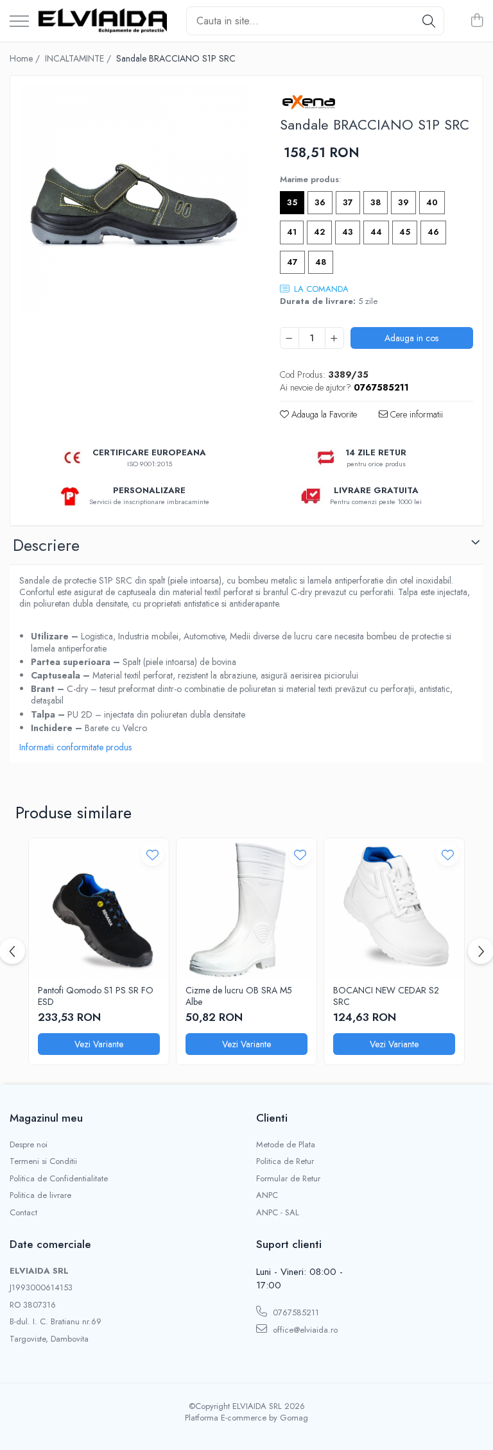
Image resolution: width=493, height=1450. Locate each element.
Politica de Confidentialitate (59, 1178)
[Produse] (19, 22)
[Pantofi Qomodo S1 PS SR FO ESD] (99, 908)
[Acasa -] (103, 20)
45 (404, 232)
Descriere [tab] (46, 545)
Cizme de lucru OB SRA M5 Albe (239, 995)
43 (347, 232)
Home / (26, 58)
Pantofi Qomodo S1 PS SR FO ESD (95, 995)
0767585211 (294, 1312)
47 (292, 262)
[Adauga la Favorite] (152, 854)
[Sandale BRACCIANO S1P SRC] (134, 199)
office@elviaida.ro (304, 1330)
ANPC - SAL (277, 1212)
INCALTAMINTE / (79, 58)
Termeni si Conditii (43, 1161)
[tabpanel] (134, 199)
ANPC (267, 1195)
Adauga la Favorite (323, 414)
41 (292, 232)
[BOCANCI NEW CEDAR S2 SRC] (394, 908)
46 (433, 232)
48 (320, 262)
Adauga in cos (411, 338)
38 (375, 202)
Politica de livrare (40, 1195)
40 (432, 202)
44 (376, 232)
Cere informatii (415, 414)
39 (403, 202)
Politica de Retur (285, 1161)
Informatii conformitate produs (75, 747)
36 (320, 202)
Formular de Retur (288, 1178)
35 (292, 202)
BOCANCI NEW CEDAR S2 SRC (386, 995)
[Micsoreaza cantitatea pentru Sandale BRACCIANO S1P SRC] (289, 338)
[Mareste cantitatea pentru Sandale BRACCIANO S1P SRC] (334, 338)
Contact (23, 1212)
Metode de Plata (285, 1145)
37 (348, 202)
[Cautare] (428, 20)
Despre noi (29, 1145)
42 (319, 232)
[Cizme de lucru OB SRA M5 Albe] (246, 908)
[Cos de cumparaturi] (476, 21)
